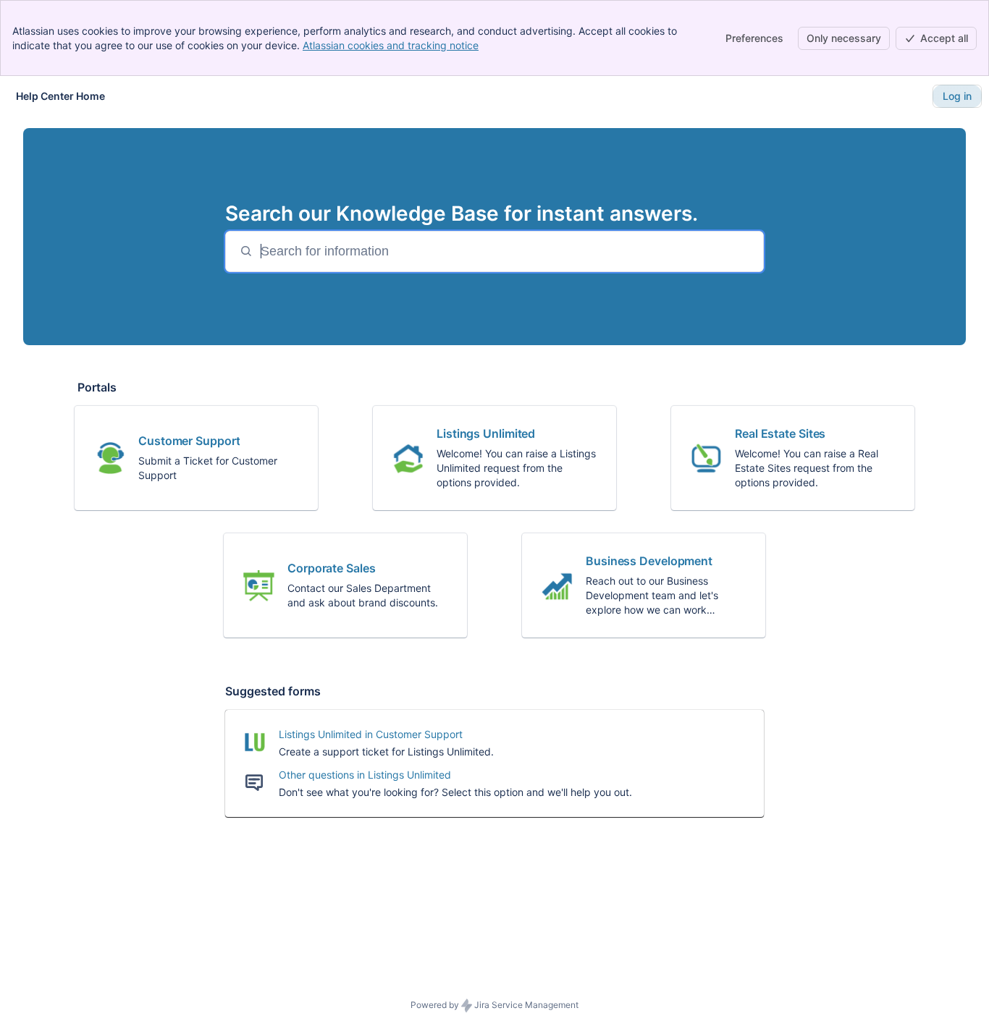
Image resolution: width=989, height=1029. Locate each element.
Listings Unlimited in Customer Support (371, 734)
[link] (196, 458)
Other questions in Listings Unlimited (365, 774)
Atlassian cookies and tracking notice (391, 45)
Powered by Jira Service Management (494, 1004)
